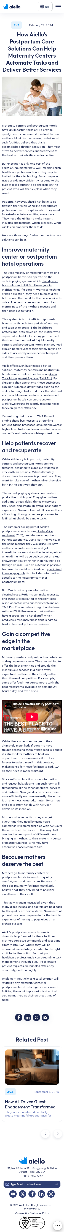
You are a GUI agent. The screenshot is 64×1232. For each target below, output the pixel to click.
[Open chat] (57, 1225)
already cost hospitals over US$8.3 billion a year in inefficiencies (30, 285)
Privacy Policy (32, 1208)
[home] (12, 6)
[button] (45, 6)
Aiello (5, 227)
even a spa (31, 691)
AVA (16, 25)
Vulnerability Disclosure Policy (32, 1213)
